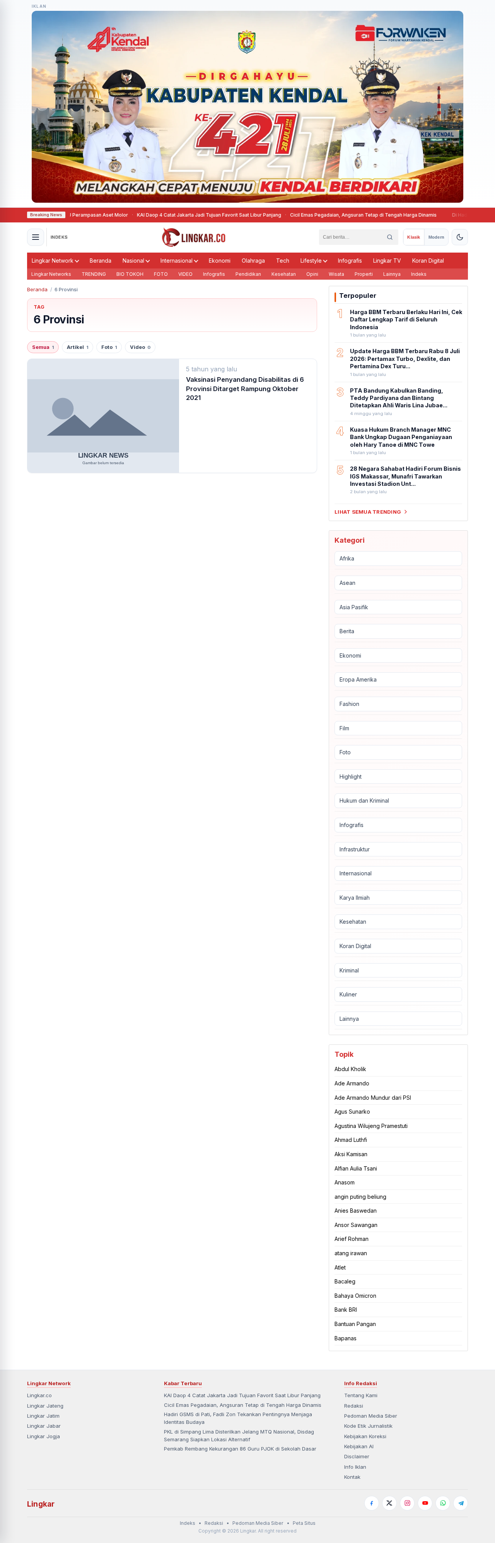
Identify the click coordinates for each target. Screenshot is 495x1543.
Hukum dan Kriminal (364, 800)
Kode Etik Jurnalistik (368, 1426)
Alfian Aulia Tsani (356, 1168)
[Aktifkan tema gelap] (460, 237)
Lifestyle (311, 260)
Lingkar (41, 1504)
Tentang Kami (360, 1395)
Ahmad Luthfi (351, 1139)
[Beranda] (194, 237)
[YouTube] (425, 1503)
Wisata (336, 274)
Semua (43, 347)
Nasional (133, 260)
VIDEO (185, 274)
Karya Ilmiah (355, 897)
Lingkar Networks (51, 274)
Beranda (100, 260)
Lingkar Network (52, 260)
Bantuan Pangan (355, 1324)
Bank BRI (346, 1309)
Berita (347, 631)
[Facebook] (371, 1503)
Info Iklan (355, 1467)
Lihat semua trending (368, 512)
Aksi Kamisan (351, 1154)
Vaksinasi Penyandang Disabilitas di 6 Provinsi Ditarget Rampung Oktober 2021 (245, 389)
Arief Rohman (352, 1238)
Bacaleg (345, 1281)
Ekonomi (219, 260)
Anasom (345, 1182)
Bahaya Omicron (355, 1295)
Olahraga (253, 260)
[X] (389, 1503)
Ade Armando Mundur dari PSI (373, 1097)
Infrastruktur (355, 849)
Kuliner (348, 994)
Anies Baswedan (356, 1210)
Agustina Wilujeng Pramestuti (371, 1126)
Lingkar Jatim (43, 1416)
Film (344, 728)
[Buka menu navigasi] (35, 237)
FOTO (161, 274)
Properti (364, 274)
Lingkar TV (387, 260)
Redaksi (353, 1406)
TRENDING (94, 274)
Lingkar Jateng (45, 1406)
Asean (347, 582)
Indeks (419, 274)
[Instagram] (407, 1503)
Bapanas (346, 1338)
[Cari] (390, 237)
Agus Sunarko (352, 1111)
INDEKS (59, 237)
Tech (282, 260)
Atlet (340, 1267)
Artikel (77, 347)
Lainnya (392, 274)
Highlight (351, 776)
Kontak (352, 1477)
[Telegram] (460, 1503)
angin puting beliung (360, 1196)
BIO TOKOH (129, 274)
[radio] (413, 237)
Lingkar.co (39, 1395)
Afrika (347, 558)
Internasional (176, 260)
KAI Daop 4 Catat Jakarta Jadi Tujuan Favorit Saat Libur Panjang (179, 215)
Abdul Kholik (350, 1069)
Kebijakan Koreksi (365, 1436)
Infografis (350, 260)
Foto (109, 347)
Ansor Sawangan (356, 1225)
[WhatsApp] (442, 1503)
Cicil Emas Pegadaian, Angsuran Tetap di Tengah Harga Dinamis (333, 215)
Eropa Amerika (358, 679)
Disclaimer (356, 1456)
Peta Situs (304, 1523)
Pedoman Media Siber (370, 1416)
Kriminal (349, 970)
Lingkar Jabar (44, 1426)
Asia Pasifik (354, 607)
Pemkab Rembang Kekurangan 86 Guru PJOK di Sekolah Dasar (240, 1449)
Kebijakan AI (359, 1446)
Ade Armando (352, 1083)
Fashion (349, 704)
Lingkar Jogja (43, 1436)
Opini (312, 274)
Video (140, 347)
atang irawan (351, 1253)
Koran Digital (428, 260)
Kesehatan (283, 274)
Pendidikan (248, 274)
